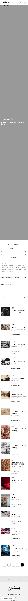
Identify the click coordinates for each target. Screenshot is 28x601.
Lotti (24, 277)
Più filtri (4, 301)
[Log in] (20, 2)
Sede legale (11, 595)
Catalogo (13, 253)
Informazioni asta (6, 277)
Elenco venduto (13, 257)
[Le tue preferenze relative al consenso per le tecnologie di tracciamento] (7, 598)
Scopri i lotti (13, 248)
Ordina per (21, 301)
